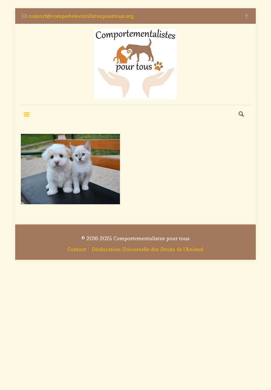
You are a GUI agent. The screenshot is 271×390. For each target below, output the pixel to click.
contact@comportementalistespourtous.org (81, 16)
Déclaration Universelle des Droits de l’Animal (147, 249)
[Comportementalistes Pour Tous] (135, 64)
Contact (76, 249)
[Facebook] (246, 16)
